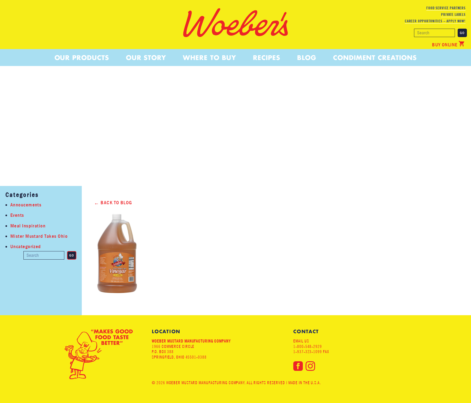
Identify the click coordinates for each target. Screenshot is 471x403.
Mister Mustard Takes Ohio (39, 236)
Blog (306, 57)
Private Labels (453, 14)
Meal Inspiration (28, 226)
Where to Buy (209, 57)
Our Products (82, 57)
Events (17, 215)
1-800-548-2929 (307, 346)
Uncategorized (25, 246)
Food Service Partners (446, 7)
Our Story (146, 57)
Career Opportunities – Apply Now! (435, 21)
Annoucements (25, 205)
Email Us (301, 341)
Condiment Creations (374, 57)
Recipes (266, 57)
